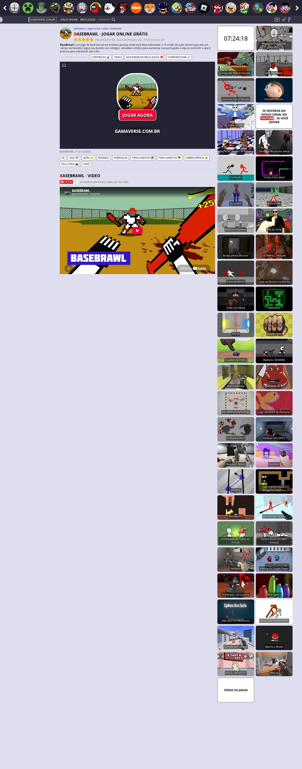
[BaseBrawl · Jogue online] (137, 94)
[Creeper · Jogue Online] (41, 7)
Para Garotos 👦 (170, 157)
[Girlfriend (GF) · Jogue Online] (217, 7)
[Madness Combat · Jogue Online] (14, 7)
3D (62, 157)
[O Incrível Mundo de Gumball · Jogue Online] (257, 7)
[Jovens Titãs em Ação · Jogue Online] (285, 7)
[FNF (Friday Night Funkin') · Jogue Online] (122, 7)
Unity (86, 164)
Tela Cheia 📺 (69, 164)
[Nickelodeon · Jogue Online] (136, 7)
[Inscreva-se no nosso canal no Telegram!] (284, 21)
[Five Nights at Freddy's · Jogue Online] (55, 7)
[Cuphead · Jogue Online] (68, 7)
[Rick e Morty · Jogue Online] (82, 7)
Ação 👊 (88, 157)
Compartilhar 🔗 (179, 57)
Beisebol (103, 157)
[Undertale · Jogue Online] (109, 7)
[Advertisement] (33, 75)
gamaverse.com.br (43, 19)
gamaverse (79, 28)
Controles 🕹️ (101, 57)
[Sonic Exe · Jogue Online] (163, 7)
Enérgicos (120, 157)
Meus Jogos (87, 19)
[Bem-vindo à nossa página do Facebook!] (290, 21)
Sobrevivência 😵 (196, 157)
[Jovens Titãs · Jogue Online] (271, 7)
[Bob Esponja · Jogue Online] (176, 7)
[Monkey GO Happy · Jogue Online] (149, 7)
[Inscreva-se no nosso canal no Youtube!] (277, 21)
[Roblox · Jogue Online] (203, 7)
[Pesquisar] (113, 19)
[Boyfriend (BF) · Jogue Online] (190, 7)
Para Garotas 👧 (143, 157)
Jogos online (69, 19)
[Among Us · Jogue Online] (95, 7)
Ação (105, 28)
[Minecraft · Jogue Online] (28, 7)
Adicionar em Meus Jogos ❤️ (144, 57)
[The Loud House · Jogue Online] (230, 7)
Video (118, 57)
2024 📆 (73, 157)
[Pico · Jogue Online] (244, 7)
